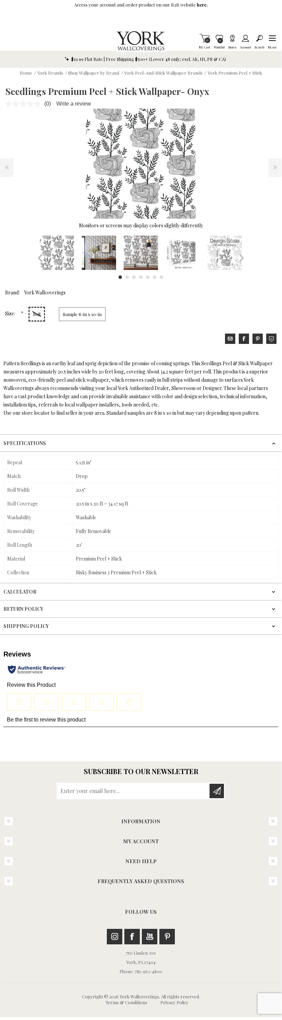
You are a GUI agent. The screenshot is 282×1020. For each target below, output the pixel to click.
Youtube (149, 936)
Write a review (73, 104)
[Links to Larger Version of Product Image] (141, 164)
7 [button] (161, 277)
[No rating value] (24, 103)
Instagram (114, 936)
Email (230, 339)
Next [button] (241, 258)
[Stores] (232, 38)
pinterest (257, 339)
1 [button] (120, 277)
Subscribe (217, 791)
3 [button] (134, 277)
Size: (10, 313)
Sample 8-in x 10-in (82, 314)
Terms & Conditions (126, 1002)
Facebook (132, 936)
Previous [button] (40, 258)
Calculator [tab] (19, 591)
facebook (244, 339)
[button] (272, 38)
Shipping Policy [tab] (26, 626)
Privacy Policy (174, 1002)
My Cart (204, 38)
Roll (37, 314)
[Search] (259, 38)
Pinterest (167, 936)
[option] (57, 253)
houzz (271, 339)
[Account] (245, 38)
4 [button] (141, 277)
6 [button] (154, 277)
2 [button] (127, 277)
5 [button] (147, 277)
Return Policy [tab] (23, 609)
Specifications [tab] (24, 443)
